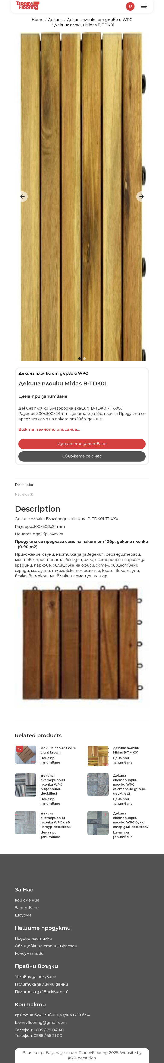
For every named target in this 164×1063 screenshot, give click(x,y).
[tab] (82, 482)
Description (24, 485)
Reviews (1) (24, 494)
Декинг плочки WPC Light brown (58, 750)
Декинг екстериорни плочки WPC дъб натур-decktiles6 (56, 820)
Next (141, 196)
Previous (22, 196)
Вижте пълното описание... (49, 429)
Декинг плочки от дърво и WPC (53, 373)
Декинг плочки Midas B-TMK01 (126, 750)
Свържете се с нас (82, 456)
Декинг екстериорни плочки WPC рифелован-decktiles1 (53, 784)
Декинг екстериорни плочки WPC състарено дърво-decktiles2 (129, 784)
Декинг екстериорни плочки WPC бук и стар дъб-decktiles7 (131, 820)
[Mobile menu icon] (144, 6)
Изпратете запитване (82, 443)
